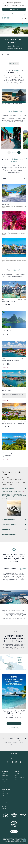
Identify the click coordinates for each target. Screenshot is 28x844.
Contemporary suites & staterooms (9, 524)
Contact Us (4, 773)
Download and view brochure (13, 723)
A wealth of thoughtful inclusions (8, 534)
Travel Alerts (4, 781)
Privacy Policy (4, 806)
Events (16, 779)
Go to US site (15, 9)
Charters (3, 795)
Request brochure (13, 727)
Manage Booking (5, 775)
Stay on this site (14, 13)
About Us (3, 791)
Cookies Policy (4, 808)
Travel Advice (4, 786)
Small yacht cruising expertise (8, 488)
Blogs (16, 775)
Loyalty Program (5, 793)
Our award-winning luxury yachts (8, 519)
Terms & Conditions (5, 804)
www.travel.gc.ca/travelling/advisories (14, 840)
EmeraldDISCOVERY (6, 529)
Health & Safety (4, 779)
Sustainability (4, 802)
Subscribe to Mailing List (19, 777)
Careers (3, 797)
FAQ (2, 777)
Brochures (17, 773)
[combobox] (14, 178)
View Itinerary (4, 308)
